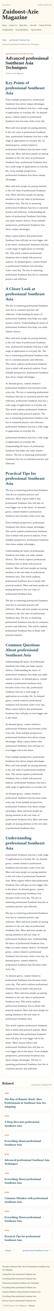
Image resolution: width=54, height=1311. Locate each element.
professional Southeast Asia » (36, 1250)
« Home (7, 1250)
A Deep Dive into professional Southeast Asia (19, 1274)
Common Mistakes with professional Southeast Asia (21, 1292)
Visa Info (33, 25)
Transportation (7, 30)
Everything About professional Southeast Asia (19, 1279)
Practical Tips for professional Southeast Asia (19, 1301)
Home (4, 25)
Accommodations (21, 30)
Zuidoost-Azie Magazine (20, 14)
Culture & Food (45, 25)
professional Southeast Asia (19, 40)
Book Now (24, 25)
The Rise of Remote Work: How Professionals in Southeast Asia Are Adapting (25, 1103)
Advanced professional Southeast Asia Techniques (20, 1283)
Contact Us (13, 25)
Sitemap (31, 1306)
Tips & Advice (36, 30)
